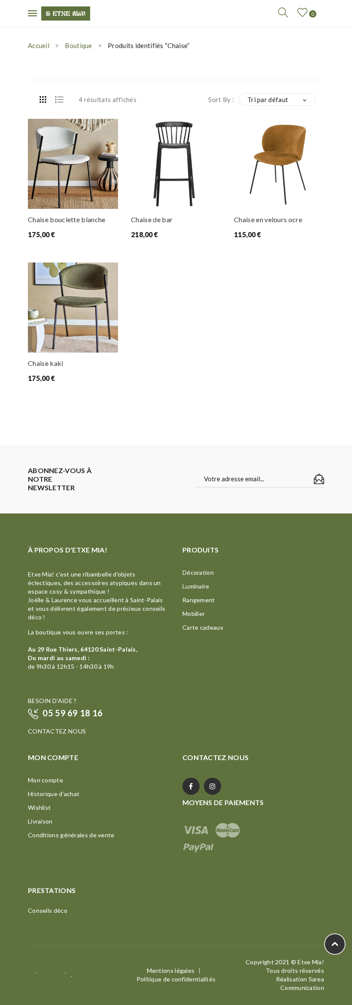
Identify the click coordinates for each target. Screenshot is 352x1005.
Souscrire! (319, 479)
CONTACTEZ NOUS (57, 731)
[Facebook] (191, 786)
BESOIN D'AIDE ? (52, 700)
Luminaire (195, 586)
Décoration (198, 572)
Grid (42, 99)
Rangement (198, 600)
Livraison (40, 821)
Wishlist (39, 807)
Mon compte (45, 780)
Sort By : (221, 99)
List (59, 99)
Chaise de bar (152, 219)
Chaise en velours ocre (268, 219)
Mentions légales (171, 970)
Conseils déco (47, 910)
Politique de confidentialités (176, 979)
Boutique (78, 45)
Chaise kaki (46, 363)
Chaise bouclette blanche (67, 219)
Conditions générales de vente (71, 835)
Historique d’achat (53, 793)
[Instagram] (212, 786)
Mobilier (193, 613)
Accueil (38, 45)
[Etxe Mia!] (65, 12)
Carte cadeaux (202, 627)
